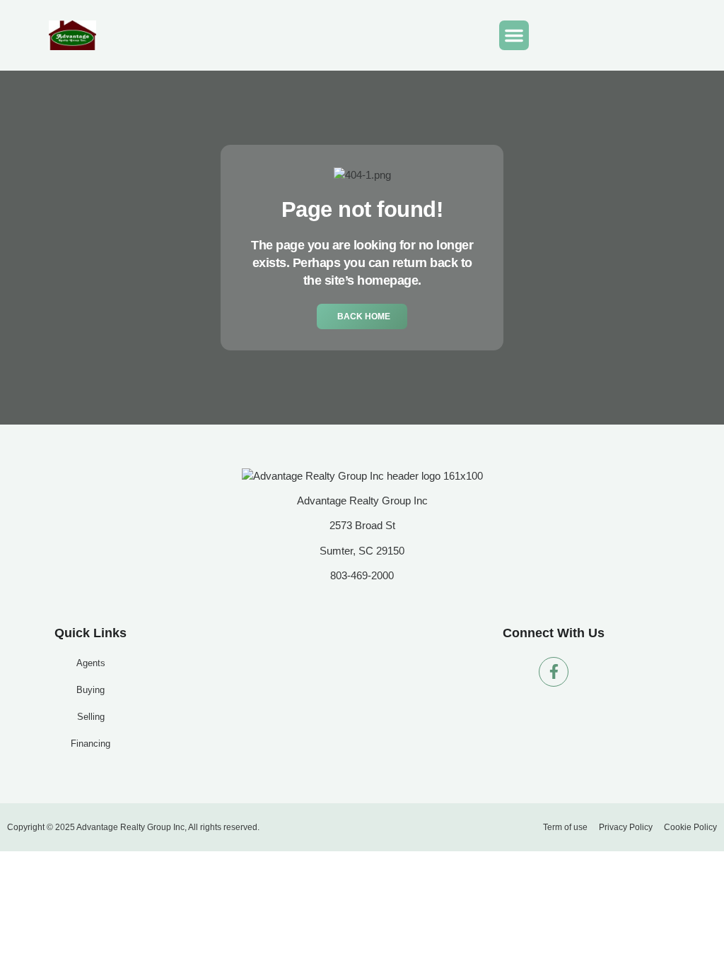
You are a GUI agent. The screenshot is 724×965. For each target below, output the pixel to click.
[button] (514, 35)
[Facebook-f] (553, 672)
